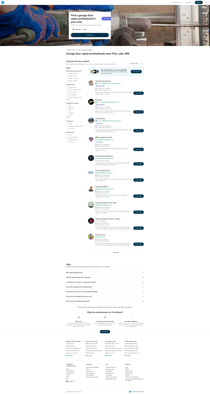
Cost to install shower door (73, 350)
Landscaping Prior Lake (91, 348)
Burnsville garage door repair (131, 348)
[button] (98, 83)
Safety (127, 369)
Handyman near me (109, 353)
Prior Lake (78, 50)
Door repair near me (110, 346)
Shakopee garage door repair (131, 346)
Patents (127, 375)
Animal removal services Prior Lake (94, 350)
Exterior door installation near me (113, 348)
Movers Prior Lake (90, 353)
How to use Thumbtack (92, 367)
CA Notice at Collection (131, 377)
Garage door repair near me (111, 343)
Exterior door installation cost (73, 348)
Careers (68, 374)
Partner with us (70, 371)
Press (67, 376)
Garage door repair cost (72, 353)
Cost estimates (90, 375)
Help (126, 367)
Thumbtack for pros (111, 367)
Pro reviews (109, 375)
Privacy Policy (129, 373)
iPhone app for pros (111, 377)
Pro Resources (109, 373)
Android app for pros (111, 379)
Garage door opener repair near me (113, 350)
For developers (70, 373)
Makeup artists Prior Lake (92, 343)
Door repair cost (70, 343)
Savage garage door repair (130, 343)
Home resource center (92, 377)
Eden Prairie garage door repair (131, 353)
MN (74, 50)
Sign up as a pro (110, 369)
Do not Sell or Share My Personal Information (134, 379)
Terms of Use (129, 371)
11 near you (106, 18)
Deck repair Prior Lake (91, 346)
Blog (67, 378)
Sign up (88, 369)
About (67, 369)
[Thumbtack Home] (3, 2)
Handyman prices (70, 346)
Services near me (90, 373)
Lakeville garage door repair (131, 350)
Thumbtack (69, 50)
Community (109, 371)
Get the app (89, 371)
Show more (69, 355)
